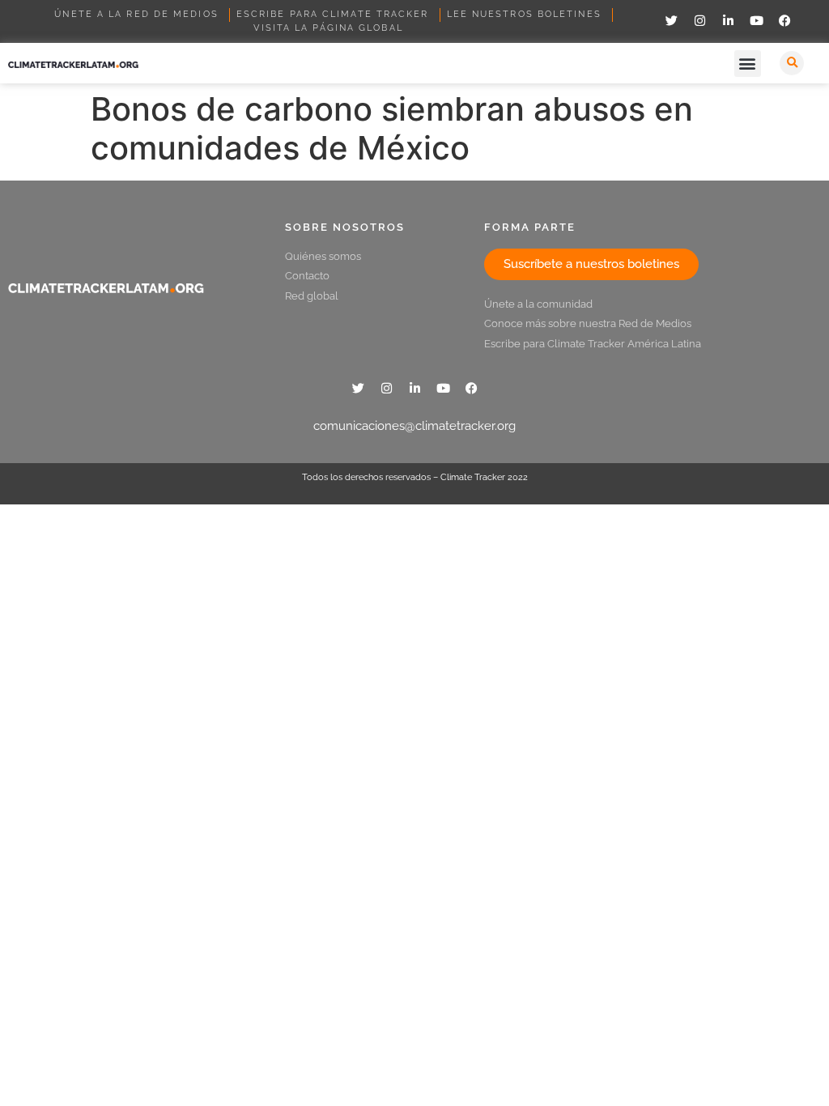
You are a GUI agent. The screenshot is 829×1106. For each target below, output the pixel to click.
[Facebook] (784, 20)
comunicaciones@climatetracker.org (414, 426)
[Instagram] (699, 20)
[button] (747, 63)
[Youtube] (756, 20)
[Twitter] (671, 20)
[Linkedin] (728, 20)
